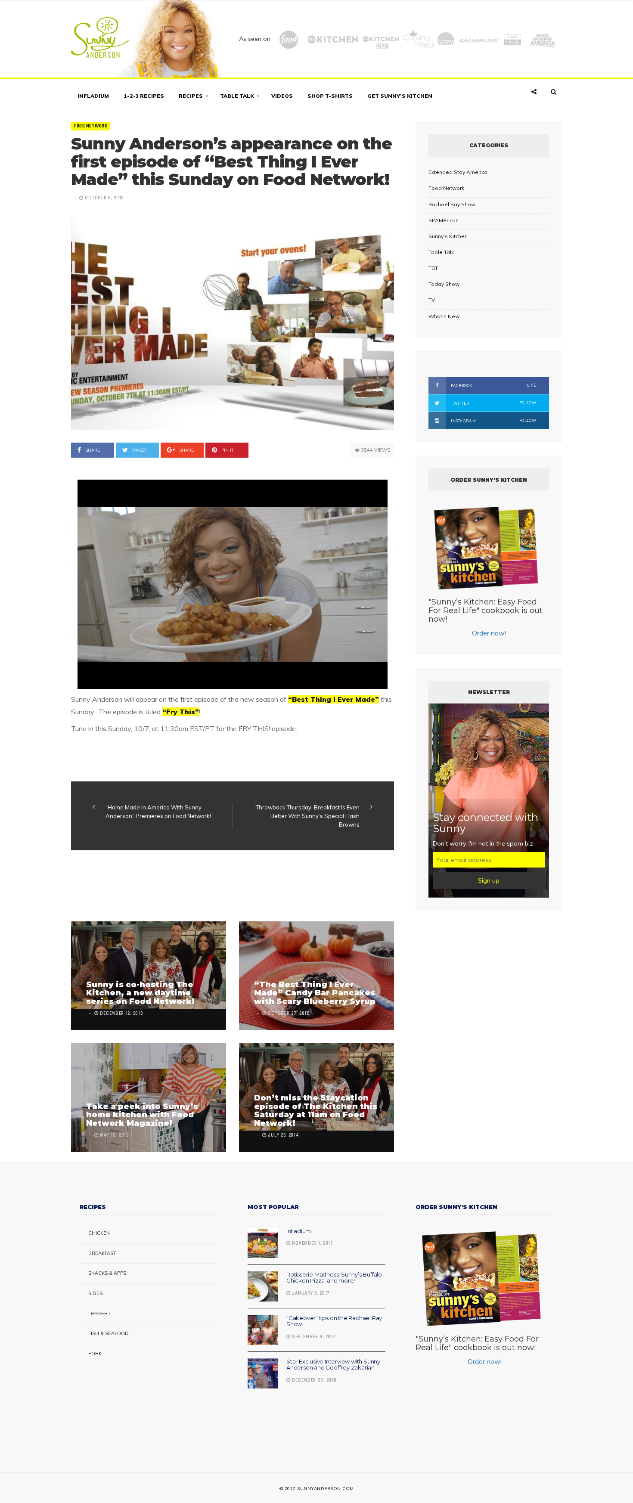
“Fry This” (180, 711)
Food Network (90, 126)
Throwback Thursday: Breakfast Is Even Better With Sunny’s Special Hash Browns (308, 816)
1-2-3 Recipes (144, 96)
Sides (95, 1293)
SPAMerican (443, 220)
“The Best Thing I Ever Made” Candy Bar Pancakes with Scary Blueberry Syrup (314, 993)
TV (431, 300)
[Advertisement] (228, 887)
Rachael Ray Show (451, 204)
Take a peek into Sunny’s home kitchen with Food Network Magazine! (142, 1115)
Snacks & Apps (107, 1273)
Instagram (493, 420)
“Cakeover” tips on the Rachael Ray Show (334, 1320)
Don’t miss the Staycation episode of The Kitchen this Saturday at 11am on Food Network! (315, 1110)
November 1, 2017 (312, 1243)
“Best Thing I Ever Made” (333, 699)
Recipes (191, 96)
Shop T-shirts (330, 96)
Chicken (99, 1233)
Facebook (493, 385)
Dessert (99, 1314)
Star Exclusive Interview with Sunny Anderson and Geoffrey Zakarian (333, 1364)
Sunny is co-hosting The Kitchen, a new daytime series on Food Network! (140, 993)
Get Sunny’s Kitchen (399, 96)
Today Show (443, 284)
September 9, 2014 (313, 1337)
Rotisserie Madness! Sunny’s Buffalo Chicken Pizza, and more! (334, 1277)
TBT (433, 268)
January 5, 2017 (310, 1293)
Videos (282, 96)
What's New (443, 316)
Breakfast (102, 1253)
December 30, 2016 (313, 1380)
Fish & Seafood (108, 1333)
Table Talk (237, 96)
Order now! (489, 633)
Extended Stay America (457, 172)
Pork (95, 1354)
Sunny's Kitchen (448, 236)
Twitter (493, 403)
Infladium (93, 96)
